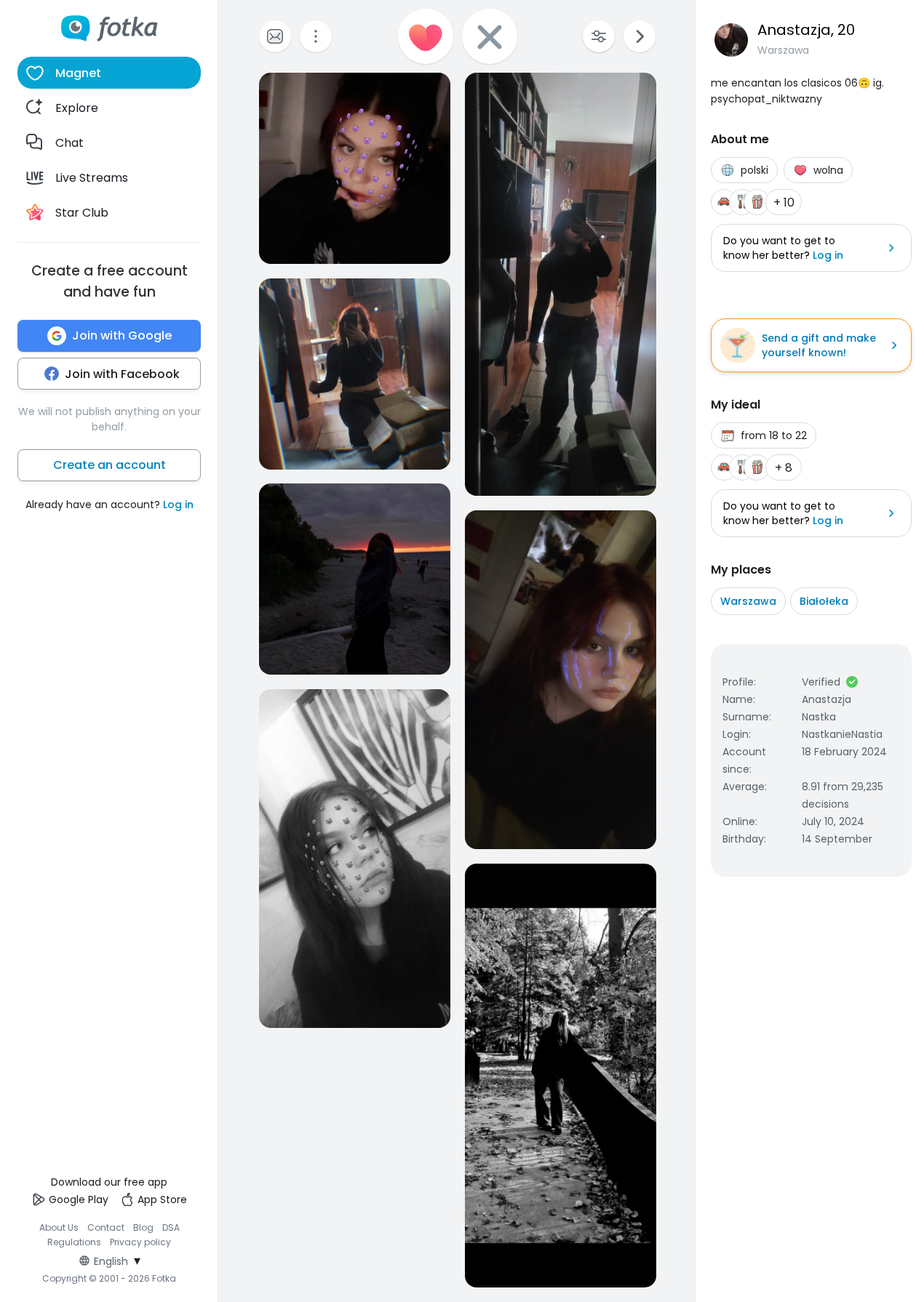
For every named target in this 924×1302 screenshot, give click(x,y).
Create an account (109, 465)
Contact (105, 1227)
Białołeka (824, 601)
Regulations (74, 1242)
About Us (59, 1227)
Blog (143, 1227)
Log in (178, 504)
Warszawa (748, 601)
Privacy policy (140, 1242)
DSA (171, 1227)
